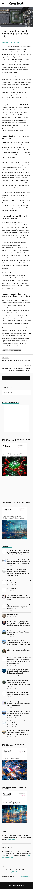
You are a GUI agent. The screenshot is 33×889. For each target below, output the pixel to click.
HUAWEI (5, 350)
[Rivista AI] (16, 3)
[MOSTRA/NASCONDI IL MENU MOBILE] (3, 3)
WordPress (20, 885)
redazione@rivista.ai (11, 872)
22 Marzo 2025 (15, 42)
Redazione (5, 42)
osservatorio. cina (15, 350)
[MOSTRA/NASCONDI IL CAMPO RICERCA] (30, 3)
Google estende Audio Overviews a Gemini (16, 360)
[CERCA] (28, 392)
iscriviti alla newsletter (24, 876)
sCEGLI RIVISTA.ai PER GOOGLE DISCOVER (16, 378)
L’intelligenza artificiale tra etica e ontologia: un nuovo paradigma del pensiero (16, 369)
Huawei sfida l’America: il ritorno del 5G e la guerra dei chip (16, 33)
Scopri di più (11, 839)
